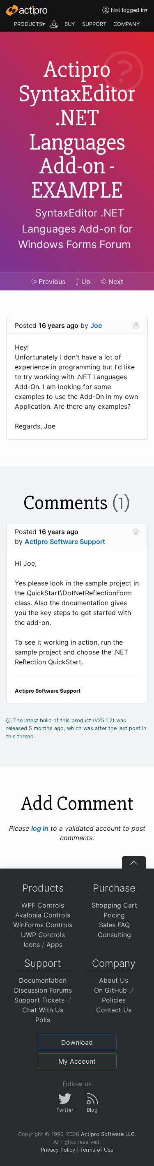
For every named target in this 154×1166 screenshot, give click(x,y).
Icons (31, 944)
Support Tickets (40, 1000)
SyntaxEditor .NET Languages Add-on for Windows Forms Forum (75, 229)
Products (43, 888)
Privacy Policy (58, 1150)
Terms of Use (96, 1150)
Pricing (114, 915)
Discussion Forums (43, 990)
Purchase (114, 888)
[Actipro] (26, 10)
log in (39, 828)
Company (114, 963)
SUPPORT (94, 24)
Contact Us (113, 1010)
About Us (113, 980)
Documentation (43, 980)
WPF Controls (42, 905)
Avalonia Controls (42, 915)
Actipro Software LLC (108, 1134)
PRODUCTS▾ (29, 24)
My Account (77, 1061)
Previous (51, 281)
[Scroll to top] (134, 862)
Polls (42, 1020)
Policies (114, 1000)
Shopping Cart (114, 905)
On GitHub (111, 990)
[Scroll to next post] (136, 325)
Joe (96, 325)
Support (42, 963)
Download (77, 1042)
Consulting (114, 935)
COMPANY (126, 24)
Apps (54, 944)
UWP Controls (43, 935)
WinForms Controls (42, 925)
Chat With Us (42, 1010)
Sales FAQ (114, 925)
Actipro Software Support (65, 541)
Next (114, 281)
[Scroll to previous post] (136, 532)
